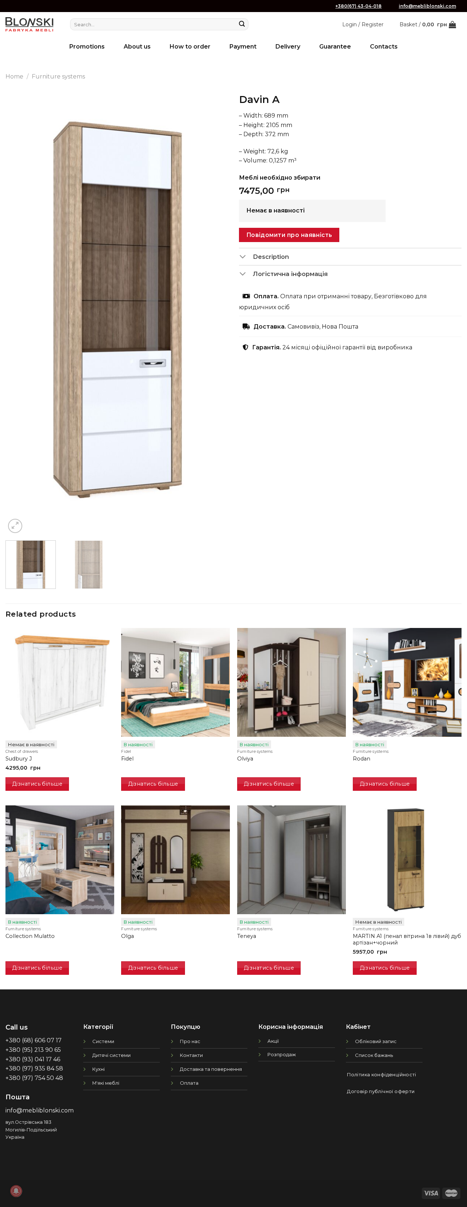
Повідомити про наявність (289, 234)
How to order (190, 46)
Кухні (98, 1069)
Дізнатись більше (37, 784)
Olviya (245, 758)
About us (137, 46)
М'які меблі (105, 1083)
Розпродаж (281, 1054)
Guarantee (335, 46)
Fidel (127, 758)
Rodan (361, 758)
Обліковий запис (376, 1041)
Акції (273, 1041)
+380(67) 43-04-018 (358, 6)
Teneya (246, 936)
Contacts (384, 46)
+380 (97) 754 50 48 (34, 1077)
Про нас (190, 1041)
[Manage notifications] (16, 1191)
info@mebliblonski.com (427, 6)
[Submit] (242, 24)
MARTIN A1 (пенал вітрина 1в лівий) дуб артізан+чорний (407, 939)
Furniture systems (58, 76)
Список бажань (374, 1055)
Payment (242, 46)
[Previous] (19, 312)
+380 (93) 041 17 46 (32, 1059)
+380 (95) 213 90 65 (33, 1049)
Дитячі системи (111, 1055)
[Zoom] (15, 526)
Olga (127, 936)
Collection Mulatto (30, 936)
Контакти (191, 1055)
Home (14, 76)
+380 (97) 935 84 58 (34, 1068)
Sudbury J (18, 758)
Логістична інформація (290, 273)
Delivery (287, 46)
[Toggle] (245, 257)
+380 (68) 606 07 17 (33, 1040)
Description (271, 256)
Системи (103, 1041)
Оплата (189, 1083)
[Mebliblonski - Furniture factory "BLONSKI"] (29, 24)
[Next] (214, 312)
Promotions (87, 46)
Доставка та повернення (211, 1069)
